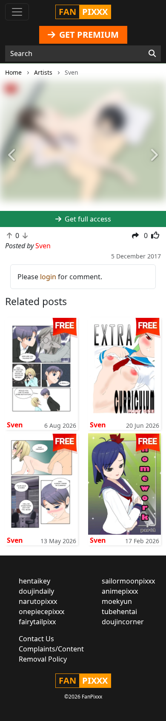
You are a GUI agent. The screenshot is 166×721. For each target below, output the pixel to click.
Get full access (87, 219)
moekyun (117, 601)
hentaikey (34, 581)
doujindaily (36, 591)
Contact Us (36, 638)
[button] (12, 155)
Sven (15, 424)
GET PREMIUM (88, 34)
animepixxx (120, 591)
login (48, 276)
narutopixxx (38, 601)
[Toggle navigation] (17, 11)
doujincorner (123, 621)
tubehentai (119, 611)
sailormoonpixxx (128, 581)
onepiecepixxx (41, 611)
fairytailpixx (37, 621)
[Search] (152, 53)
